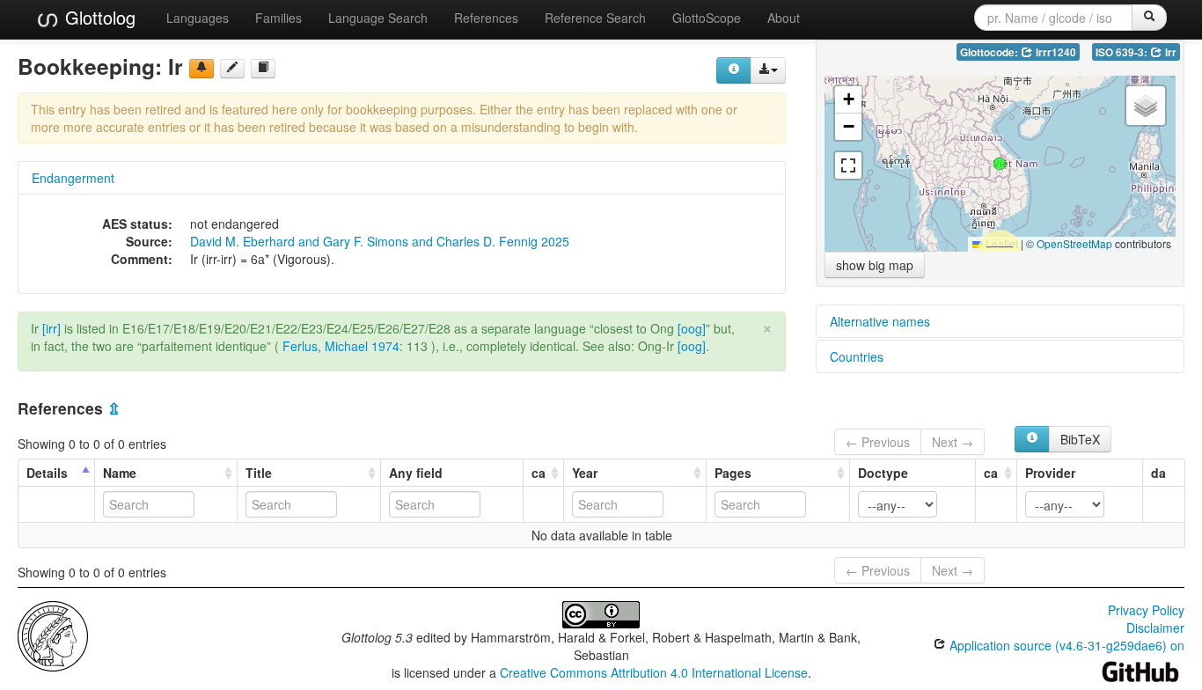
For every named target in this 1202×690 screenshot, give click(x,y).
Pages (733, 472)
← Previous (878, 442)
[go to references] (263, 68)
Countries (856, 356)
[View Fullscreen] (848, 165)
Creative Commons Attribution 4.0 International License (654, 672)
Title (259, 472)
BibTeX (1080, 439)
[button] (999, 163)
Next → (952, 442)
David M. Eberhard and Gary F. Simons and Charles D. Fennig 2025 (379, 241)
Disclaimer (1155, 627)
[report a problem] (201, 68)
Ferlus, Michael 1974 (340, 346)
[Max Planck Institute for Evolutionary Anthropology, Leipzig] (53, 633)
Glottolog (98, 17)
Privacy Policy (1146, 610)
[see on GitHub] (232, 68)
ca (538, 472)
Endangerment (73, 178)
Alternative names (880, 321)
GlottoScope (706, 17)
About (783, 17)
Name (119, 472)
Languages (197, 17)
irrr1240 (1054, 52)
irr (1169, 52)
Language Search (378, 17)
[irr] (51, 328)
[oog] (692, 328)
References (486, 17)
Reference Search (595, 17)
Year (584, 472)
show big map (874, 265)
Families (278, 17)
